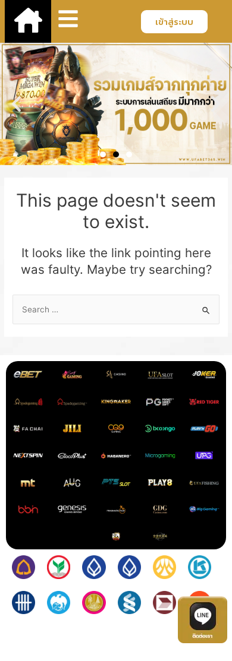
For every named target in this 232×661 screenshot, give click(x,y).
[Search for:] (116, 309)
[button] (16, 104)
